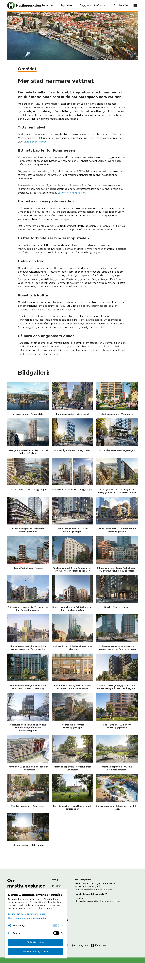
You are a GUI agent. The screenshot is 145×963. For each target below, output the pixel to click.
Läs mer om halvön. (36, 141)
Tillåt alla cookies (35, 942)
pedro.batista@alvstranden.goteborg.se (93, 889)
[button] (135, 5)
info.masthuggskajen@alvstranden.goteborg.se (97, 901)
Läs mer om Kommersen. (72, 192)
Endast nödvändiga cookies (36, 951)
